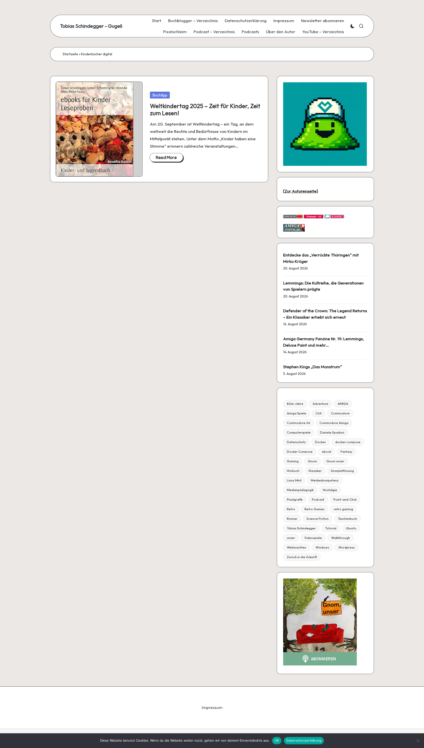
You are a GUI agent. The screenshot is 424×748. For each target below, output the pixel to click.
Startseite (70, 54)
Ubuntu (351, 528)
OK (277, 740)
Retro (291, 509)
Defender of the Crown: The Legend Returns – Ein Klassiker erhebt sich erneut (325, 314)
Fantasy (346, 451)
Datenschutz (296, 442)
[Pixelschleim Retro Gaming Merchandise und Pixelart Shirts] (325, 123)
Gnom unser (335, 461)
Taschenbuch (347, 519)
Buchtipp (159, 95)
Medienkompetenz (325, 480)
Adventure (320, 404)
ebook (326, 451)
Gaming (293, 461)
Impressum (212, 707)
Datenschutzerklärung (303, 740)
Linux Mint (294, 480)
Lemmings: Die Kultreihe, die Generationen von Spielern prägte (323, 286)
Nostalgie (330, 490)
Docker (320, 442)
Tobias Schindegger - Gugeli (91, 26)
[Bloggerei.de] (334, 216)
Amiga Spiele (296, 413)
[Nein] (417, 740)
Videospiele (313, 538)
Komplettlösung (342, 471)
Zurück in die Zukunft (302, 557)
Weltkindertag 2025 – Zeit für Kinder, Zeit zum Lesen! (205, 109)
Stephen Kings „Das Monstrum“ (312, 366)
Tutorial (330, 528)
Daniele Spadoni (332, 432)
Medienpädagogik (300, 490)
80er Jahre (295, 404)
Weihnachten (296, 547)
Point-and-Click (345, 499)
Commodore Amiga (333, 423)
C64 (319, 413)
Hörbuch (293, 471)
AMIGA (343, 404)
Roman (292, 519)
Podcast (318, 499)
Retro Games (314, 509)
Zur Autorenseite (301, 191)
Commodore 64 (298, 423)
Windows (322, 547)
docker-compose (347, 442)
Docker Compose (300, 451)
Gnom (312, 461)
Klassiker (315, 471)
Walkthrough (340, 538)
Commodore (340, 413)
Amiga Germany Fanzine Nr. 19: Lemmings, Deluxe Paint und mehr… (323, 342)
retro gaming (343, 509)
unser (291, 538)
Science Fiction (317, 519)
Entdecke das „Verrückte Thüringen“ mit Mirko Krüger (321, 258)
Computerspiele (299, 432)
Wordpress (346, 547)
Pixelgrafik (295, 499)
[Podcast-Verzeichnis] (313, 216)
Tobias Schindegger (301, 528)
